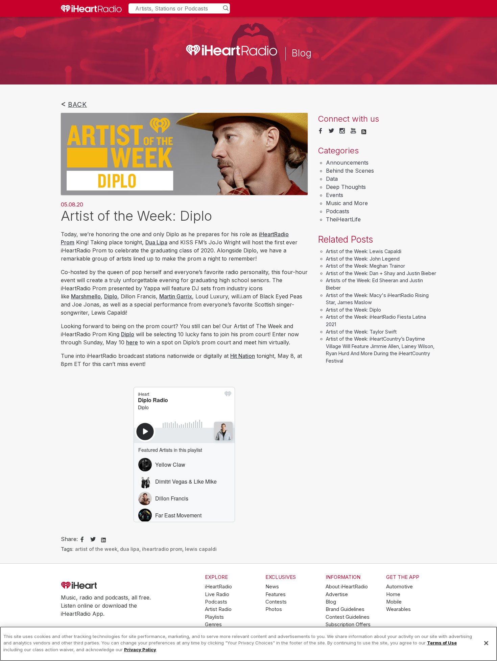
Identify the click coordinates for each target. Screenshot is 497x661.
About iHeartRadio (347, 587)
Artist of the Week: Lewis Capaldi (363, 251)
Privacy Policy (140, 649)
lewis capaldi (201, 549)
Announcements (347, 162)
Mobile (394, 602)
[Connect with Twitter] (331, 131)
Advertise (337, 594)
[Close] (486, 643)
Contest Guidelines (348, 617)
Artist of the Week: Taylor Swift (361, 332)
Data (332, 178)
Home (393, 594)
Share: (69, 539)
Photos (273, 609)
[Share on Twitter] (93, 539)
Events (334, 195)
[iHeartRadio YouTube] (353, 131)
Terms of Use (442, 643)
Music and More (347, 203)
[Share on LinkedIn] (103, 539)
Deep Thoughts (346, 186)
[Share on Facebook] (82, 539)
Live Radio (217, 594)
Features (275, 594)
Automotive (399, 587)
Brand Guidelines (345, 609)
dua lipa (129, 549)
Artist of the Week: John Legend (363, 259)
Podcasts (337, 211)
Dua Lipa (156, 242)
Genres (213, 624)
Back (77, 104)
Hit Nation (242, 355)
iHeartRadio (98, 586)
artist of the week (96, 549)
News (272, 587)
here (132, 342)
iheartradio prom (162, 549)
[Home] (91, 8)
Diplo (110, 296)
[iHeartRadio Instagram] (342, 131)
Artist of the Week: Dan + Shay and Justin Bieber (381, 273)
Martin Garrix (175, 296)
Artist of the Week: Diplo (353, 310)
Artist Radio (218, 609)
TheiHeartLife (343, 219)
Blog (331, 602)
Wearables (398, 609)
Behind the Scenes (350, 170)
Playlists (214, 617)
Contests (276, 602)
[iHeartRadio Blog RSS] (363, 131)
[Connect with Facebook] (320, 131)
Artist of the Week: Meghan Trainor (365, 266)
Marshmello (86, 296)
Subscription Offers (348, 624)
